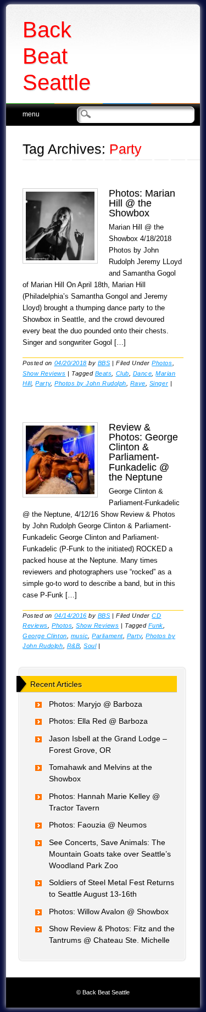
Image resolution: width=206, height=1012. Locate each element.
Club (122, 373)
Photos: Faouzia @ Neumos (98, 824)
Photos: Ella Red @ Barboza (98, 721)
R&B (73, 645)
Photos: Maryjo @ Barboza (95, 704)
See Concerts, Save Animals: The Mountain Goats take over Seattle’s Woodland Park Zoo (110, 854)
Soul (89, 645)
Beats (103, 373)
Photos (162, 363)
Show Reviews (44, 373)
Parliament (107, 636)
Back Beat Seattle (57, 56)
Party (43, 383)
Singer (158, 383)
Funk (155, 625)
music (79, 636)
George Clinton (44, 636)
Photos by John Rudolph (90, 383)
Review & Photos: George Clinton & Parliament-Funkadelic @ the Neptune (143, 452)
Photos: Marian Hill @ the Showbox (142, 203)
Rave (138, 383)
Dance (142, 373)
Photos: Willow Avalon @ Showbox (109, 911)
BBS (104, 363)
